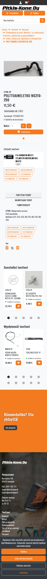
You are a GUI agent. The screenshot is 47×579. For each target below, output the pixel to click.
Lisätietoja (23, 572)
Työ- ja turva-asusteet (10, 528)
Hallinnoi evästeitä (23, 565)
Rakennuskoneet (8, 525)
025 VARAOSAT (24, 178)
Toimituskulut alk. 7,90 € (13, 110)
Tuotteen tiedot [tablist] (23, 195)
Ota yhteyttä (10, 427)
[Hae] (42, 20)
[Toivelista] (23, 138)
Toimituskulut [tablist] (23, 205)
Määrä (6, 125)
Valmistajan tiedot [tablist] (23, 200)
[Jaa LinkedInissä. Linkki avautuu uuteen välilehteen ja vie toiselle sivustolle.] (18, 248)
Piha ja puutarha (8, 522)
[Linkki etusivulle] (20, 8)
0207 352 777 (11, 486)
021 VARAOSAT (10, 178)
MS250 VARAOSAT (11, 174)
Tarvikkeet (6, 531)
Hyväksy (24, 551)
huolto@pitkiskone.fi (10, 492)
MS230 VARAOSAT (27, 170)
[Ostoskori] (26, 3)
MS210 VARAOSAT (11, 170)
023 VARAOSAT (26, 174)
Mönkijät (5, 516)
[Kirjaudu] (20, 3)
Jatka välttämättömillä (23, 558)
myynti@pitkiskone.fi (10, 489)
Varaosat (5, 534)
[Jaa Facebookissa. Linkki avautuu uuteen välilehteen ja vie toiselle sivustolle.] (8, 248)
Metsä (4, 519)
